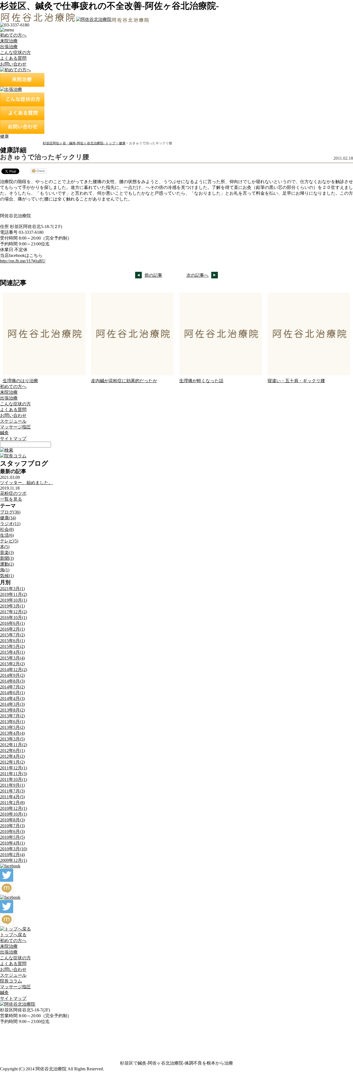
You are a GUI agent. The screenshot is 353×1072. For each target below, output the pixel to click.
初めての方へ (13, 35)
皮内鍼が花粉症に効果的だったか (124, 380)
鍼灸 (4, 432)
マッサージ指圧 (15, 427)
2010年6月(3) (12, 831)
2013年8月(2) (12, 710)
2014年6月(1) (12, 692)
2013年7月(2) (12, 715)
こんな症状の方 (15, 52)
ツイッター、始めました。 (26, 482)
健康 (122, 143)
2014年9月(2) (12, 675)
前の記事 (153, 275)
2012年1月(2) (12, 762)
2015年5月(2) (12, 646)
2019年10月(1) (13, 600)
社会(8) (7, 529)
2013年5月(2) (12, 727)
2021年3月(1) (12, 588)
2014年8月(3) (12, 681)
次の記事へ (197, 275)
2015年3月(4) (12, 658)
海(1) (4, 570)
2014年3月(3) (12, 704)
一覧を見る (11, 499)
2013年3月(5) (12, 739)
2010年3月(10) (13, 848)
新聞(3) (7, 558)
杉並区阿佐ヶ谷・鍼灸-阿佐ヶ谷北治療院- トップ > (81, 143)
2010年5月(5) (12, 837)
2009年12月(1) (13, 860)
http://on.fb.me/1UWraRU (23, 261)
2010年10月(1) (13, 814)
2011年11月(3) (13, 773)
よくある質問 (13, 58)
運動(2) (7, 564)
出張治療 (9, 46)
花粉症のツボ (13, 493)
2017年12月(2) (13, 611)
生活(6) (7, 535)
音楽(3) (7, 552)
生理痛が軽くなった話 (201, 380)
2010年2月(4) (12, 854)
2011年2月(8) (12, 802)
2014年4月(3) (12, 698)
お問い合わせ (13, 64)
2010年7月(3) (12, 825)
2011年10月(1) (13, 779)
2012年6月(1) (12, 750)
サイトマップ (13, 438)
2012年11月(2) (13, 744)
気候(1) (7, 575)
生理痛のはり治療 (20, 380)
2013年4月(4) (12, 733)
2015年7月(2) (12, 635)
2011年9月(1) (12, 785)
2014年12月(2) (13, 669)
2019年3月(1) (12, 606)
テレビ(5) (9, 541)
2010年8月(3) (12, 820)
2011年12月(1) (13, 768)
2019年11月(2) (13, 594)
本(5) (4, 546)
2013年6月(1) (12, 721)
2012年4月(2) (12, 756)
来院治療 (9, 41)
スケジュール (13, 421)
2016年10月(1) (13, 617)
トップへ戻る (13, 934)
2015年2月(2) (12, 663)
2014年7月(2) (12, 687)
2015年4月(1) (12, 652)
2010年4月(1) (12, 843)
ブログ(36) (10, 512)
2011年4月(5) (12, 796)
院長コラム (11, 981)
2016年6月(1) (12, 623)
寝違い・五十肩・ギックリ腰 (296, 380)
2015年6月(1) (12, 640)
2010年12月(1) (13, 808)
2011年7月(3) (12, 791)
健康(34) (8, 517)
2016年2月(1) (12, 629)
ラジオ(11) (10, 523)
